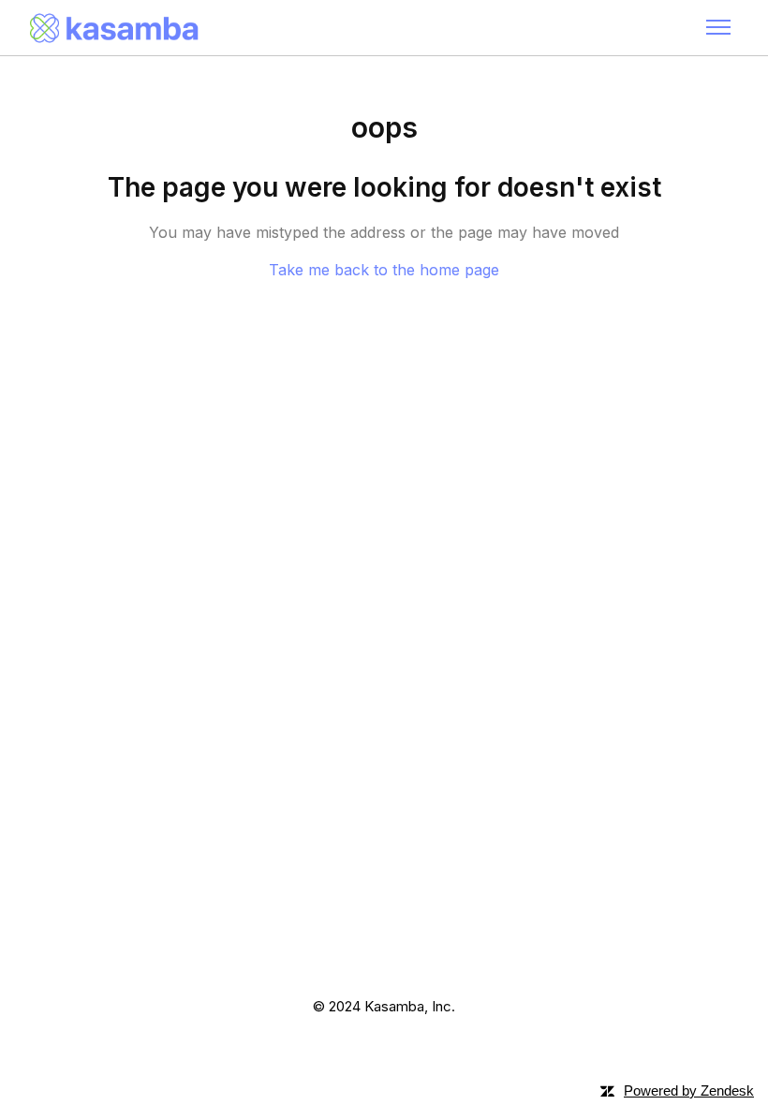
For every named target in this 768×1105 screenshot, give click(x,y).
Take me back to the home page (384, 269)
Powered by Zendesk (689, 1090)
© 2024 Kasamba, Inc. (384, 1006)
